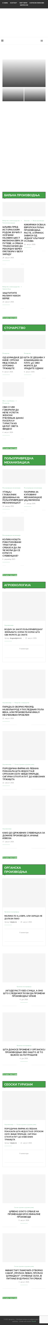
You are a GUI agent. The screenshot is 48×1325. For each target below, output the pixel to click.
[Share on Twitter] (13, 264)
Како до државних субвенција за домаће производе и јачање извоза (23, 835)
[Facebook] (28, 40)
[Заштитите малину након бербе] (13, 275)
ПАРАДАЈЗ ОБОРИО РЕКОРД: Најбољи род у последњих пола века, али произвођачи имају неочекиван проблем (23, 710)
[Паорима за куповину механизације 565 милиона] (35, 476)
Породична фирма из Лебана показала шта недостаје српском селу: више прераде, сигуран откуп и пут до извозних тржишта (23, 774)
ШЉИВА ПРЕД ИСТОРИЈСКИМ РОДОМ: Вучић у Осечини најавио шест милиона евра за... (24, 82)
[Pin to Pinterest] (16, 264)
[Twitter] (30, 40)
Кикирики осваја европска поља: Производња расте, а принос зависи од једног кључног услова (35, 232)
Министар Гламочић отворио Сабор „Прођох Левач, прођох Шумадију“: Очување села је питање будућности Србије (24, 1274)
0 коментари (24, 649)
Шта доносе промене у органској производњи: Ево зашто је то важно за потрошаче (24, 1052)
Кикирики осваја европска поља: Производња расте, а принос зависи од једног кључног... (13, 93)
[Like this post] (7, 264)
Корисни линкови (37, 3)
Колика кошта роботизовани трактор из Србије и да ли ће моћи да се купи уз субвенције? (11, 547)
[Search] (45, 40)
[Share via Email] (18, 264)
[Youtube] (35, 40)
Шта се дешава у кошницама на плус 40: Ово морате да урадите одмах (34, 363)
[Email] (38, 40)
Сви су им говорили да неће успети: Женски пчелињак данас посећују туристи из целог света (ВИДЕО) (13, 418)
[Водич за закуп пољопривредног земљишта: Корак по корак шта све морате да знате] (24, 606)
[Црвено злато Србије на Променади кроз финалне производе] (24, 1188)
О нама (5, 3)
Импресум (24, 5)
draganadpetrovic (16, 638)
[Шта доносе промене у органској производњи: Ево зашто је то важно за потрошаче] (24, 1026)
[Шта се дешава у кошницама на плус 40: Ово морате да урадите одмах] (35, 342)
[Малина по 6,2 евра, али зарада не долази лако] (24, 893)
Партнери (23, 3)
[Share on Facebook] (11, 264)
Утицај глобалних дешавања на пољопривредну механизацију (13, 497)
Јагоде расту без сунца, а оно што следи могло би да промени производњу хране (24, 993)
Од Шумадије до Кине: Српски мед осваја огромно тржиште (13, 363)
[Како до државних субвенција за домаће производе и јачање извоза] (24, 810)
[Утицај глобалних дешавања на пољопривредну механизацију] (13, 476)
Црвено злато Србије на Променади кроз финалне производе (24, 1214)
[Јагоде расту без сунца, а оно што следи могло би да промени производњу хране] (24, 967)
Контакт (13, 3)
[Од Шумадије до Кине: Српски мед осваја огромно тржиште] (13, 342)
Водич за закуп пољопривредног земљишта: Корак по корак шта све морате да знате (23, 632)
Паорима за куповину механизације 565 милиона (33, 496)
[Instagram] (33, 40)
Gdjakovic (13, 922)
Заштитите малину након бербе (34, 96)
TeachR (34, 1321)
